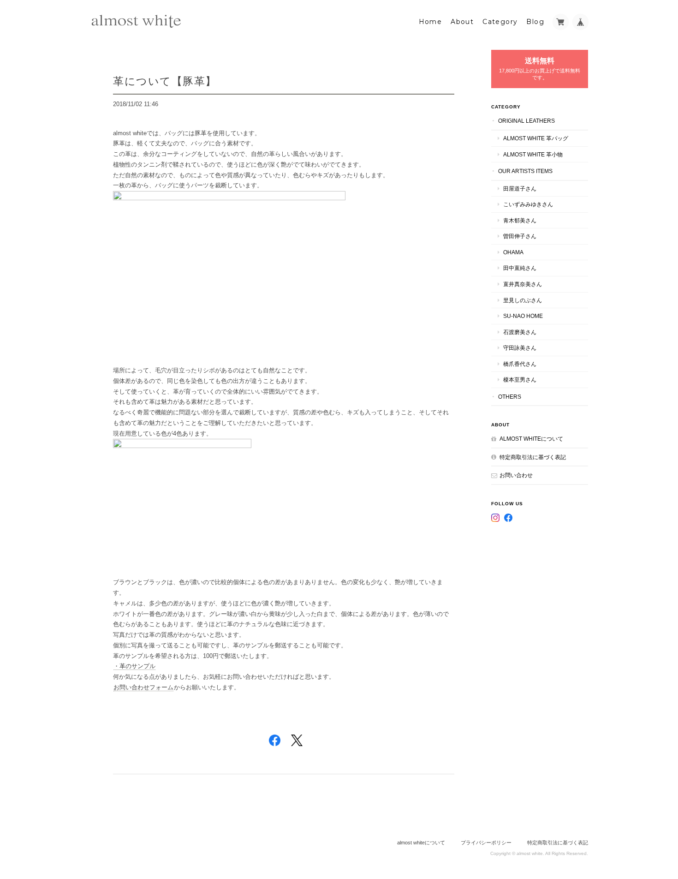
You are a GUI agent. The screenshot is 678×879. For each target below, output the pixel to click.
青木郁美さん (519, 220)
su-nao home (523, 316)
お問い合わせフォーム (143, 687)
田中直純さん (519, 268)
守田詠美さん (519, 348)
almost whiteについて (531, 439)
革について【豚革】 (165, 81)
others (509, 397)
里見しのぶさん (522, 300)
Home (430, 22)
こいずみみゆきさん (528, 204)
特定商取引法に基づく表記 (533, 457)
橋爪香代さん (519, 364)
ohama (513, 252)
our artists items (525, 171)
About (462, 22)
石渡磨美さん (519, 332)
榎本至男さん (519, 380)
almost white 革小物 (533, 154)
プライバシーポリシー (486, 842)
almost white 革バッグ (535, 138)
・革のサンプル (134, 666)
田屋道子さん (519, 188)
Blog (535, 22)
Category (499, 22)
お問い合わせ (516, 475)
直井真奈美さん (522, 284)
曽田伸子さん (519, 236)
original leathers (526, 121)
